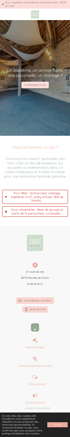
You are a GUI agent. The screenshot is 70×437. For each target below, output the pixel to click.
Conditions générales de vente (35, 365)
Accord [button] (57, 424)
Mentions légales (35, 347)
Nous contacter (37, 383)
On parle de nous (35, 402)
